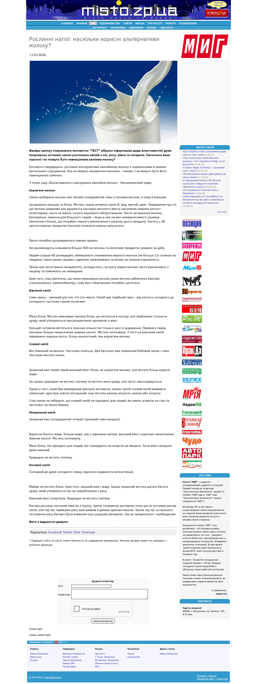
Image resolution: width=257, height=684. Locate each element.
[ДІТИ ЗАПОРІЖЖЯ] (192, 240)
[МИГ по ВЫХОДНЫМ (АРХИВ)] (192, 469)
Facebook (55, 532)
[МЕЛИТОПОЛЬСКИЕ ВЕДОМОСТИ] (192, 286)
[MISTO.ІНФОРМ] (192, 272)
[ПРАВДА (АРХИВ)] (192, 357)
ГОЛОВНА (67, 23)
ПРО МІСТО (155, 23)
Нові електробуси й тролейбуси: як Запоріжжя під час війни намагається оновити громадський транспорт (203, 199)
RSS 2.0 (62, 642)
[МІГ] (192, 262)
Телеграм (88, 532)
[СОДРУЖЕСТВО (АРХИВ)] (192, 343)
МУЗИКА (151, 27)
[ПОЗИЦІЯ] (192, 228)
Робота (131, 653)
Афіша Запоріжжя (39, 653)
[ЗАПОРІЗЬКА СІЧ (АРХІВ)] (192, 313)
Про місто (100, 653)
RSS (97, 666)
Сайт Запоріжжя (52, 677)
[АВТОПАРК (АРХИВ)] (192, 458)
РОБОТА (170, 23)
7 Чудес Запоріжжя (105, 657)
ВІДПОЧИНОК (136, 27)
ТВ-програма (69, 666)
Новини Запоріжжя (72, 660)
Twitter (67, 532)
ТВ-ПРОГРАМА (118, 27)
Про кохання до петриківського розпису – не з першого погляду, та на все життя (204, 161)
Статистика (222, 678)
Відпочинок (36, 657)
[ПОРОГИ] (192, 295)
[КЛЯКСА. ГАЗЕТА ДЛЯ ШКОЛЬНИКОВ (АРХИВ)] (192, 333)
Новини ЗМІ (68, 663)
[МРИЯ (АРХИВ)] (192, 399)
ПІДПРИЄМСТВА (109, 23)
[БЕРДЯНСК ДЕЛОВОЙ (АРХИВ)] (192, 428)
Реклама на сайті (205, 678)
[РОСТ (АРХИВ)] (192, 323)
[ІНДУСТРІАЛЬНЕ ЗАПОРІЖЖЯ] (192, 248)
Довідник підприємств (74, 653)
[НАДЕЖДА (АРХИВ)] (192, 408)
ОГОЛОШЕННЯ (188, 23)
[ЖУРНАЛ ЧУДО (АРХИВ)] (192, 446)
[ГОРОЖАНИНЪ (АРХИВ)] (192, 416)
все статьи (222, 211)
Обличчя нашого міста (106, 663)
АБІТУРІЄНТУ (100, 27)
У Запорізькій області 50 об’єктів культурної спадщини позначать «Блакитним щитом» (201, 183)
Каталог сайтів (70, 657)
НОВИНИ (81, 23)
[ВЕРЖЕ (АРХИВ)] (192, 384)
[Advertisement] (103, 566)
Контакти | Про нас (206, 675)
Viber (77, 532)
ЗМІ (93, 23)
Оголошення (133, 657)
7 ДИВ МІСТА (166, 27)
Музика (34, 660)
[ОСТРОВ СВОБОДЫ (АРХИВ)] (192, 435)
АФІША (139, 23)
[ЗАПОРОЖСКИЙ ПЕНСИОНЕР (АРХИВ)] (192, 375)
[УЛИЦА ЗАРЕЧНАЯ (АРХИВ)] (192, 365)
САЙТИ (127, 23)
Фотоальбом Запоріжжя (107, 660)
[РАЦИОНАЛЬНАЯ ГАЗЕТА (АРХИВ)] (192, 302)
